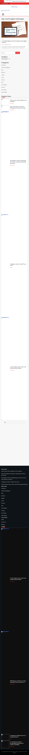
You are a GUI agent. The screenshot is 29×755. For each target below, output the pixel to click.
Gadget (2, 74)
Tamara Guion (12, 165)
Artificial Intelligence (5, 67)
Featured (3, 72)
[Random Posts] (25, 14)
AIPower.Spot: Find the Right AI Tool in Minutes (11, 471)
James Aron (12, 103)
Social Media (4, 84)
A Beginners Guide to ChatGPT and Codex (10, 1)
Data (2, 70)
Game (2, 77)
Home (2, 519)
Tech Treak (10, 751)
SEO (2, 39)
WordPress (14, 752)
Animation (3, 65)
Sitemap (3, 524)
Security (3, 79)
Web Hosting (4, 92)
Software (3, 87)
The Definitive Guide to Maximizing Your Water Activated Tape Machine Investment (18, 162)
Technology (3, 89)
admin (3, 44)
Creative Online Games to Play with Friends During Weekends (14, 484)
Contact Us (3, 522)
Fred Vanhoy (12, 370)
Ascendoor (21, 751)
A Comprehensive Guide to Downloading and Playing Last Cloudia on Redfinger (17, 743)
